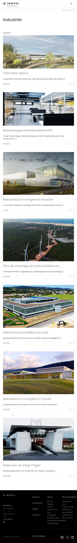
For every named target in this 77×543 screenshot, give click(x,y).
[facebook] (62, 537)
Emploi (35, 509)
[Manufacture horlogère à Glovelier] (38, 173)
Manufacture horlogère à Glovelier (28, 199)
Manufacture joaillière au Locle (25, 332)
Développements (69, 497)
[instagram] (67, 537)
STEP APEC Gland (15, 73)
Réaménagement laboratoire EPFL (28, 130)
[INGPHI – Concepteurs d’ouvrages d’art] (9, 495)
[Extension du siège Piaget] (38, 439)
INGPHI (50, 497)
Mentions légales (38, 536)
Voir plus (71, 84)
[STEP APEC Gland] (38, 52)
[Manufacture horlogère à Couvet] (38, 372)
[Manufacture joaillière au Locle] (38, 306)
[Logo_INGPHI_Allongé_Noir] (11, 3)
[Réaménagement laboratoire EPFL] (38, 109)
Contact (36, 515)
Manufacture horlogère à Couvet (27, 399)
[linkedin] (72, 537)
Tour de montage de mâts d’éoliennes (31, 266)
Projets (36, 497)
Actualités (37, 503)
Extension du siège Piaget (22, 465)
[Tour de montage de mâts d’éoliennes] (38, 239)
